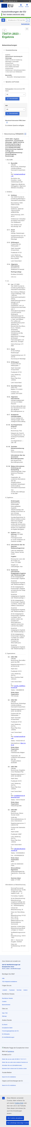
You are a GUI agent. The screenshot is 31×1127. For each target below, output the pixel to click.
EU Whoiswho (6, 1034)
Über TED (4, 1013)
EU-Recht (4, 1024)
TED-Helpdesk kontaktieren (9, 981)
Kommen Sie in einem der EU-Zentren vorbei (14, 1068)
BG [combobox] (7, 109)
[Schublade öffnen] (4, 30)
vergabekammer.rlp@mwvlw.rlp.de (18, 796)
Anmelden (21, 6)
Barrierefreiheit (6, 1004)
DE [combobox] (7, 94)
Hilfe (3, 978)
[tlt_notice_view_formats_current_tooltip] (25, 134)
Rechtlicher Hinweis (7, 998)
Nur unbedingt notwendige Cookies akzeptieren (18, 1123)
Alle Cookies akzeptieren (15, 1118)
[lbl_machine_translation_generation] (7, 122)
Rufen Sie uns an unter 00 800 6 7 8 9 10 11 (14, 1059)
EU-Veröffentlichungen (8, 1037)
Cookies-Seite (19, 1103)
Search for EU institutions (9, 1077)
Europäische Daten (7, 1027)
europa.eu (11, 1051)
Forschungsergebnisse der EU (10, 1031)
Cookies (4, 1001)
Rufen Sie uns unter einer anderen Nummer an (15, 1062)
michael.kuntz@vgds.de (18, 175)
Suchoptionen (25, 24)
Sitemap (4, 1016)
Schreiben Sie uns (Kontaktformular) (12, 1065)
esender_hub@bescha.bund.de (18, 686)
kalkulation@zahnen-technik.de (18, 849)
